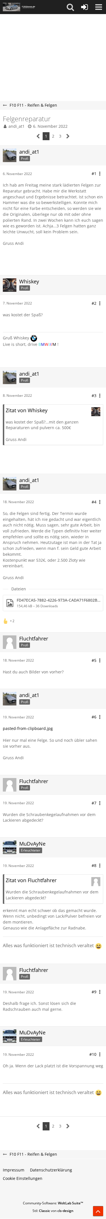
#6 (94, 717)
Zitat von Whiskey (26, 410)
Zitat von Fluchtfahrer (31, 880)
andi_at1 (16, 126)
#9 (94, 991)
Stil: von (53, 1210)
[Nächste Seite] (68, 136)
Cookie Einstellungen (22, 1178)
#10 (92, 1054)
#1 (94, 173)
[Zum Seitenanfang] (98, 1211)
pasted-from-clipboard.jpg (28, 728)
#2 (94, 303)
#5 (94, 660)
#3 (94, 395)
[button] (70, 7)
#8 (94, 865)
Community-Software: (53, 1203)
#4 (94, 502)
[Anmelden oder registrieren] (84, 7)
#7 (94, 803)
